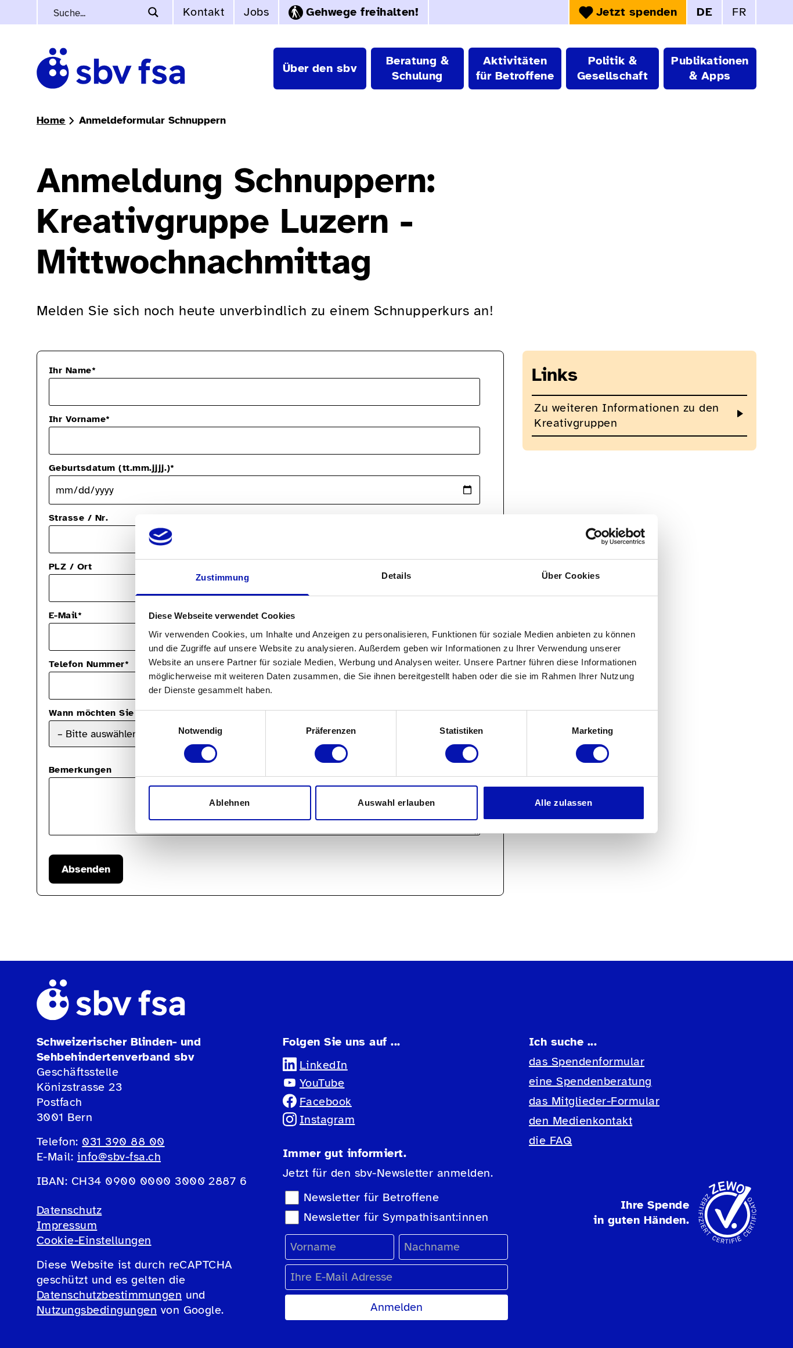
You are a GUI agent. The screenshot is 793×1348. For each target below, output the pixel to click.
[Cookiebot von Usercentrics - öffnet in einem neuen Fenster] (594, 536)
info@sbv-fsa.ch (119, 1156)
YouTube (322, 1083)
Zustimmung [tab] (223, 577)
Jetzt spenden (636, 12)
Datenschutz (69, 1210)
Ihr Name (72, 370)
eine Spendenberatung (590, 1081)
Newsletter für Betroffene (371, 1197)
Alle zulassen (563, 803)
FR (739, 12)
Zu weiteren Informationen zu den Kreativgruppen (626, 415)
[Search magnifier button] (153, 12)
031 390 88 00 (123, 1141)
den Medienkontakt (580, 1120)
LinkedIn (324, 1065)
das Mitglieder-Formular (594, 1101)
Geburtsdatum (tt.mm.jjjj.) (112, 468)
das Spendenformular (586, 1061)
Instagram (327, 1119)
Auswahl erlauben (396, 803)
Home (51, 120)
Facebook (326, 1101)
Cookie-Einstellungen (94, 1240)
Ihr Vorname (79, 419)
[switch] (331, 753)
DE (704, 12)
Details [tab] (396, 576)
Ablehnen (229, 803)
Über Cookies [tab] (571, 576)
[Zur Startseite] (111, 68)
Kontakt (203, 12)
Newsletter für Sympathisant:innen (396, 1217)
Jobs (256, 12)
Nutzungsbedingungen (97, 1310)
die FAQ (550, 1140)
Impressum (67, 1225)
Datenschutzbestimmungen (109, 1295)
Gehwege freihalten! (362, 12)
